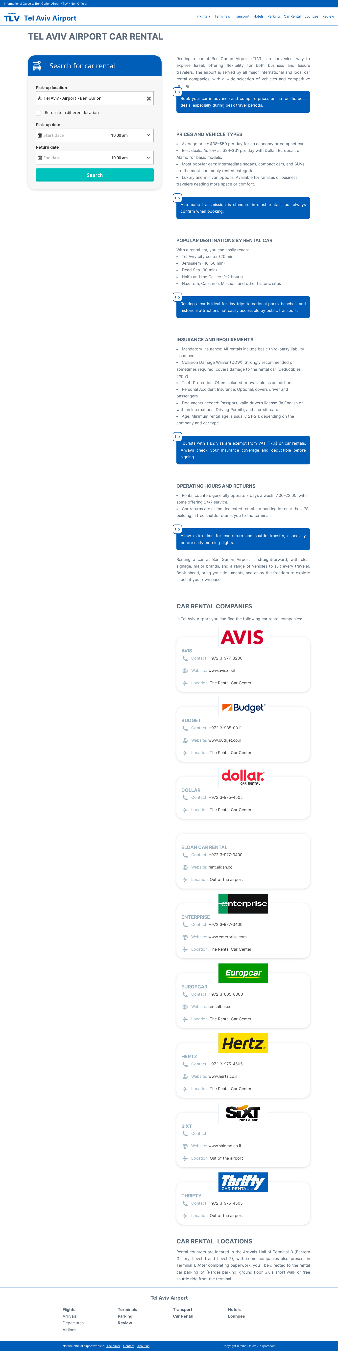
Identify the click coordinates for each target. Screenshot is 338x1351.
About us (143, 1346)
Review (328, 16)
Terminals (222, 16)
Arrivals (70, 1316)
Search (95, 175)
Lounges (311, 16)
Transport (241, 16)
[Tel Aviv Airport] (12, 16)
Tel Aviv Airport (50, 18)
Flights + (204, 16)
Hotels (258, 16)
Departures (73, 1322)
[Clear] (148, 98)
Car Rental (292, 16)
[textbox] (95, 98)
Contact (128, 1346)
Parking (273, 16)
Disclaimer (113, 1346)
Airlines (69, 1329)
